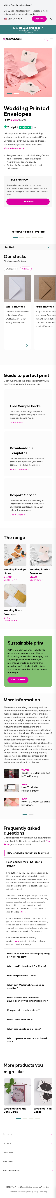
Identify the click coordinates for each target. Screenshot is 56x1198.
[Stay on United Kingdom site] (50, 18)
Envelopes (11, 269)
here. (23, 912)
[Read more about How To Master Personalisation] (11, 788)
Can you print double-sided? (23, 1010)
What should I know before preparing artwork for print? (28, 955)
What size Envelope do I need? (24, 1029)
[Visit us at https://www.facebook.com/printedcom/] (13, 1180)
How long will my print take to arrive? (28, 853)
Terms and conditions (17, 1192)
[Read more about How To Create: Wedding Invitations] (11, 802)
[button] (9, 93)
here (16, 941)
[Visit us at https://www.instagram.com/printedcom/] (42, 1180)
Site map (43, 1192)
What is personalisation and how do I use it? (28, 1040)
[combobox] (13, 19)
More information (13, 148)
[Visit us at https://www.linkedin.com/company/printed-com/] (28, 1180)
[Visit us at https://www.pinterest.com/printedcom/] (35, 1180)
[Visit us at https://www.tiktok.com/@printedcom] (50, 1180)
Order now (9, 580)
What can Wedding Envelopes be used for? (25, 986)
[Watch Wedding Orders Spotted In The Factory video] (11, 773)
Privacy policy (33, 1192)
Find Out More (18, 680)
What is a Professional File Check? (26, 966)
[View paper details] (27, 345)
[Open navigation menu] (52, 39)
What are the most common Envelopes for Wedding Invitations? (27, 999)
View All (26, 269)
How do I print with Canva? (22, 975)
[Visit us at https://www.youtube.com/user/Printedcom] (21, 1180)
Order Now (28, 201)
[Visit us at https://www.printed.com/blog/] (6, 1180)
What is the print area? (20, 1019)
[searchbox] (44, 39)
